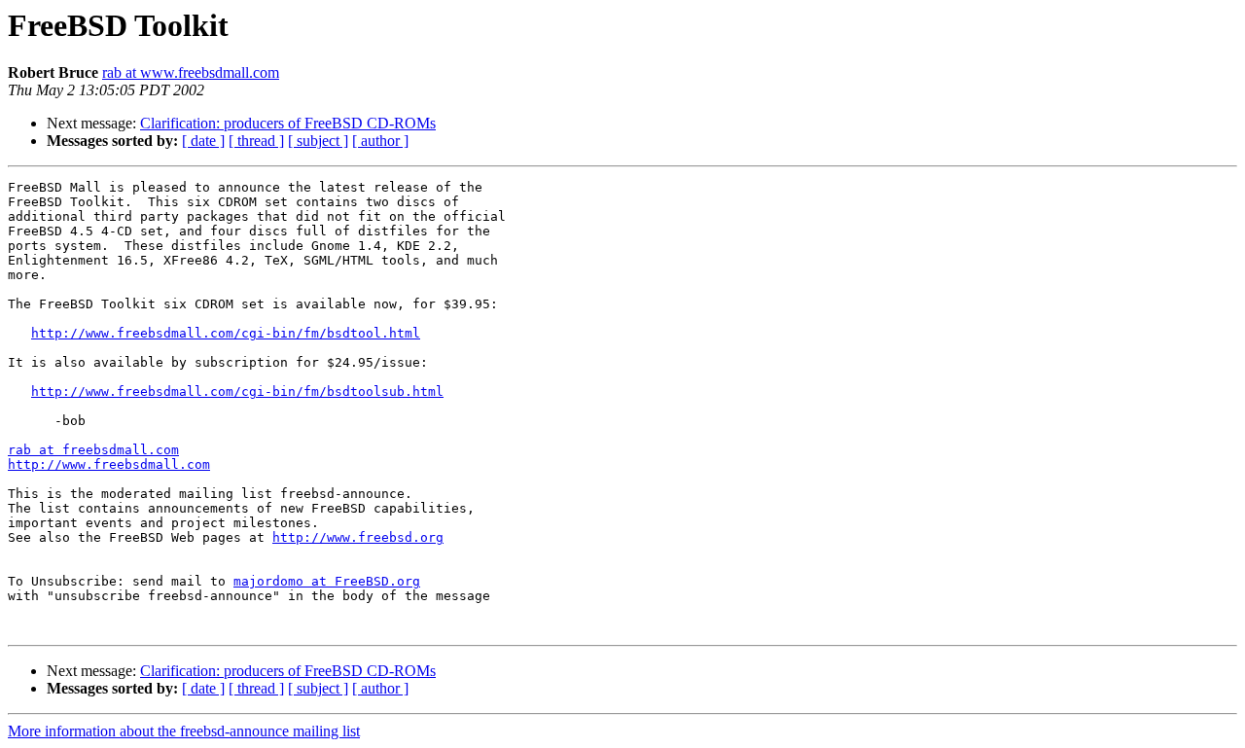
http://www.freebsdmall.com (109, 464)
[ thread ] (256, 140)
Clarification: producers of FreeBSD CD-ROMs (288, 123)
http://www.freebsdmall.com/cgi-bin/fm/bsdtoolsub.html (237, 391)
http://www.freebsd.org (358, 537)
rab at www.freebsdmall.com (190, 72)
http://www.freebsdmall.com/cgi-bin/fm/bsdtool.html (225, 333)
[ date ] (203, 140)
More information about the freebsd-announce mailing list (184, 731)
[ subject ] (318, 140)
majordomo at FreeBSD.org (326, 581)
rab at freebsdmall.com (93, 450)
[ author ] (380, 140)
